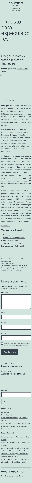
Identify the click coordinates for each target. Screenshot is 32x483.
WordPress (19, 476)
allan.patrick (7, 261)
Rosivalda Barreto (7, 459)
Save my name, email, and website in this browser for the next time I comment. (17, 345)
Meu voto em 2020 (7, 415)
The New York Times (14, 270)
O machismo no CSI (23, 459)
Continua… (5, 226)
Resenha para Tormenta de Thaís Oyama (15, 423)
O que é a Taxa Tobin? (11, 235)
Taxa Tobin (20, 268)
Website (4, 333)
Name (3, 312)
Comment (4, 292)
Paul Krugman (12, 268)
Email (3, 323)
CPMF (8, 265)
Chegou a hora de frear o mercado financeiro (13, 59)
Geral (12, 263)
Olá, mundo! (5, 412)
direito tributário (16, 265)
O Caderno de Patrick (12, 472)
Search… (4, 390)
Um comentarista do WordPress (12, 437)
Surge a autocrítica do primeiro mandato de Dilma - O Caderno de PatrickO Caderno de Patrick (15, 450)
